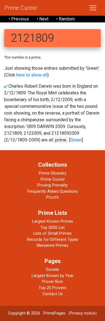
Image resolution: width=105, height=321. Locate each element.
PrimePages (54, 313)
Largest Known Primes (52, 221)
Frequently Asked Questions (52, 191)
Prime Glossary (52, 173)
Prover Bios (52, 281)
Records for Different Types (52, 239)
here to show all (31, 75)
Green (76, 140)
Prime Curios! (20, 7)
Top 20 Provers (52, 287)
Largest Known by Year (53, 275)
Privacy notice (82, 313)
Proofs (52, 197)
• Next (42, 19)
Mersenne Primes (52, 245)
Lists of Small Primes (52, 233)
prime (60, 140)
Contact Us (53, 294)
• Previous (19, 19)
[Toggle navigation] (93, 8)
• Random (65, 19)
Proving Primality (52, 185)
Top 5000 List (52, 227)
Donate (52, 269)
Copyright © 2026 (24, 313)
